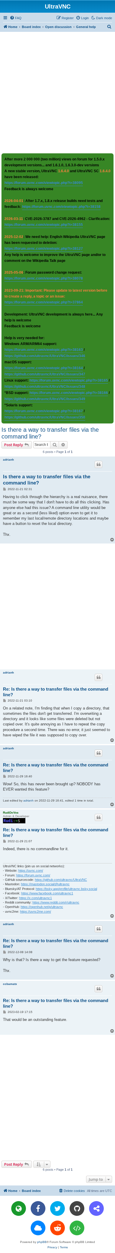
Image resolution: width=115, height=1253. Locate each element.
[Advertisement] (57, 92)
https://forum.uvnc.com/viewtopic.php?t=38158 (61, 207)
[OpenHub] (77, 1228)
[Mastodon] (96, 1208)
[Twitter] (57, 1208)
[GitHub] (77, 1208)
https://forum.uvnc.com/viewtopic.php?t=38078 (43, 278)
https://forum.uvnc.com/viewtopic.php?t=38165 (68, 380)
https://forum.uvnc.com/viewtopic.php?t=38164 (43, 368)
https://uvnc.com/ (30, 870)
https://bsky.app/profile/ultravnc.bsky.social (66, 889)
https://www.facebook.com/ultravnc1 (47, 893)
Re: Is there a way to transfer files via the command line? (55, 692)
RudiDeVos (11, 812)
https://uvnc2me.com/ (35, 911)
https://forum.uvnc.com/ (33, 875)
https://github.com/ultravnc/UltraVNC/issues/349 (44, 399)
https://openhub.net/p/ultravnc (42, 907)
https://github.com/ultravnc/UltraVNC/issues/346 (44, 356)
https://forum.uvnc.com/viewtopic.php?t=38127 (43, 249)
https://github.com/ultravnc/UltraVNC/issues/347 (44, 374)
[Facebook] (38, 1208)
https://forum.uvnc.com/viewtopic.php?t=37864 (43, 302)
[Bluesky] (38, 1228)
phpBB (42, 1242)
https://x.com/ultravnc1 (35, 898)
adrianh (8, 459)
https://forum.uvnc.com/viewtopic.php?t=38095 (43, 183)
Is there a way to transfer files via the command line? (50, 433)
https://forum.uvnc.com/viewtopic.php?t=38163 (43, 350)
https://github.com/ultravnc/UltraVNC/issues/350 (44, 417)
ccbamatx (10, 984)
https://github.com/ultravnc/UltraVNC (61, 879)
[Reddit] (57, 1228)
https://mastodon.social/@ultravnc (45, 884)
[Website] (18, 1208)
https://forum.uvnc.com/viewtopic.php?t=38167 (43, 411)
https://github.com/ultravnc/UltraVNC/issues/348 (44, 387)
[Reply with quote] (98, 464)
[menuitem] (16, 18)
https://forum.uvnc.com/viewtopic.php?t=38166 (68, 393)
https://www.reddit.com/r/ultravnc (55, 902)
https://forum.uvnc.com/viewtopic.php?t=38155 (43, 225)
